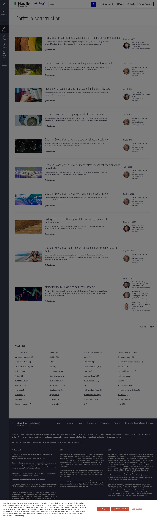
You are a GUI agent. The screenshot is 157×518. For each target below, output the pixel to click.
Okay (103, 509)
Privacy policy (19, 516)
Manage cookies (137, 509)
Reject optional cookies (120, 509)
